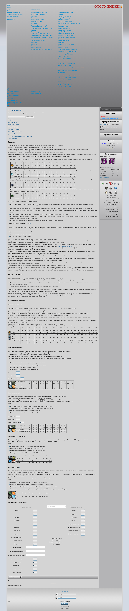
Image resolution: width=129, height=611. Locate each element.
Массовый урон (12, 133)
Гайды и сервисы (18, 585)
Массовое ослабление (14, 129)
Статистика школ (12, 138)
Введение (10, 119)
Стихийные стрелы (13, 126)
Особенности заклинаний (14, 120)
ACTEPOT (103, 124)
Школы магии (15, 110)
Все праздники (104, 177)
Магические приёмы (13, 124)
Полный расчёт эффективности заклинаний (20, 136)
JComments (53, 583)
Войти (64, 604)
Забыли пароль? (64, 608)
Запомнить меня (65, 601)
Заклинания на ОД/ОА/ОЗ (15, 131)
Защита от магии (12, 122)
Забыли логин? (65, 606)
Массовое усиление (13, 127)
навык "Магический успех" (65, 246)
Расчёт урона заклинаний (15, 134)
